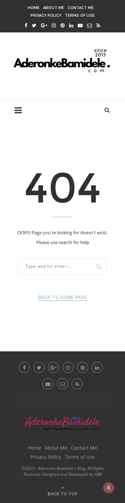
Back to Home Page (62, 297)
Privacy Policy (46, 15)
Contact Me (81, 8)
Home (34, 8)
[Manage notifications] (108, 487)
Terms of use (80, 15)
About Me (53, 8)
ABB (98, 474)
